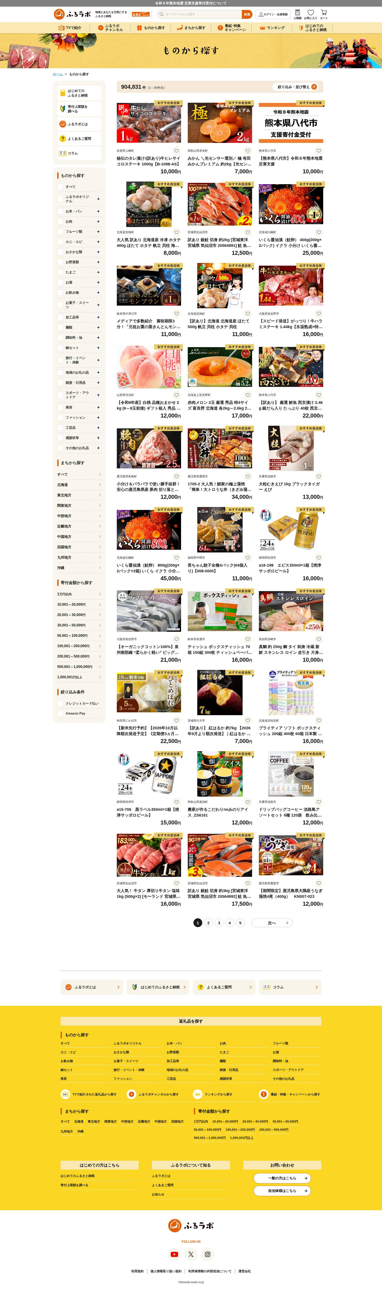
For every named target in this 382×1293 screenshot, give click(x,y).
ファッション (123, 1078)
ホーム (58, 74)
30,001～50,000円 (285, 1121)
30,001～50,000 (71, 625)
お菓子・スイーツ (126, 1061)
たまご (224, 1052)
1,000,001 (69, 677)
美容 (64, 1078)
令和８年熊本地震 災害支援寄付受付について (191, 3)
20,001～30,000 (71, 615)
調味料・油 (280, 1061)
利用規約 (137, 1271)
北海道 (62, 485)
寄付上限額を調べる (74, 1185)
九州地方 (64, 557)
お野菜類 (173, 1052)
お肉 (223, 1043)
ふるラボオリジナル (127, 1043)
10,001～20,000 (71, 604)
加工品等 (173, 1061)
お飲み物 (67, 1061)
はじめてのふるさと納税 (78, 1176)
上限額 (298, 18)
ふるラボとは (161, 1176)
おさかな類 (121, 1052)
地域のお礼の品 (177, 1070)
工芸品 (171, 1078)
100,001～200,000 (73, 646)
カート (324, 18)
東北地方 (64, 495)
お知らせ (158, 1194)
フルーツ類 (280, 1043)
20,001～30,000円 (255, 1121)
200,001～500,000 (73, 656)
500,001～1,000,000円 (210, 1138)
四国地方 (64, 547)
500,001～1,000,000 (74, 667)
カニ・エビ (68, 1052)
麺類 (223, 1061)
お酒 (276, 1052)
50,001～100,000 (72, 635)
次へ (272, 923)
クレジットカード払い (82, 703)
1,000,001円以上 (242, 1138)
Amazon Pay (75, 713)
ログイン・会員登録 (276, 14)
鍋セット (67, 1070)
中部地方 (64, 516)
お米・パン (174, 1043)
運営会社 (245, 1271)
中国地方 (64, 537)
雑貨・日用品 (229, 1070)
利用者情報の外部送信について (210, 1271)
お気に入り (310, 18)
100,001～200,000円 (240, 1129)
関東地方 (64, 505)
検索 (247, 14)
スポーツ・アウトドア (288, 1070)
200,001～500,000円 (273, 1129)
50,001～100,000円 (207, 1129)
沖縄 (60, 568)
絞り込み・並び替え (294, 87)
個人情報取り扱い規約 (166, 1271)
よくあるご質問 (163, 1185)
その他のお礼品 (283, 1078)
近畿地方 (64, 526)
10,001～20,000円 (225, 1121)
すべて (71, 187)
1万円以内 (201, 1121)
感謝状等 (226, 1078)
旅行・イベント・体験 (129, 1070)
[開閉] (98, 199)
